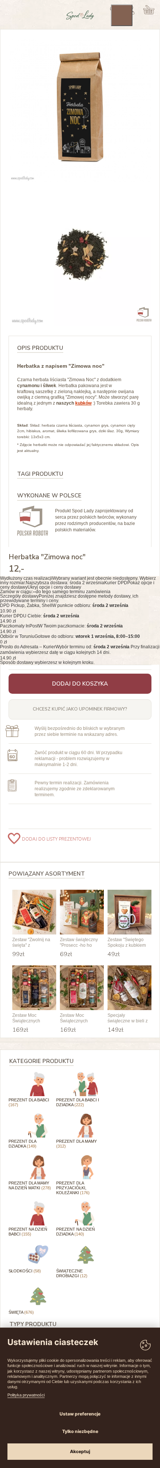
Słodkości (25, 1271)
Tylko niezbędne (80, 1431)
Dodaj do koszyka (80, 683)
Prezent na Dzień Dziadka (75, 1231)
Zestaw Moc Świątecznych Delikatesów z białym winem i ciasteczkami (75, 1018)
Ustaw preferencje (80, 1414)
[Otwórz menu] (121, 15)
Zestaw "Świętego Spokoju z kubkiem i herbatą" (127, 942)
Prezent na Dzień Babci (28, 1231)
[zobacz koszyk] (149, 9)
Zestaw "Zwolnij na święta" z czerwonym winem (31, 942)
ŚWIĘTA (21, 1312)
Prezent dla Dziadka (22, 1143)
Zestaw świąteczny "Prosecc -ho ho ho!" (79, 942)
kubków (83, 403)
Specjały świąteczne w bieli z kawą (128, 1018)
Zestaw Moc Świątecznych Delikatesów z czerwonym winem (31, 1018)
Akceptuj (80, 1451)
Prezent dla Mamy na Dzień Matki (30, 1185)
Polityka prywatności (26, 1395)
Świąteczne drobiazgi (71, 1273)
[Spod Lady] (80, 18)
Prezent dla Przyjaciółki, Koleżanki (73, 1188)
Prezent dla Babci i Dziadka (77, 1102)
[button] (80, 582)
